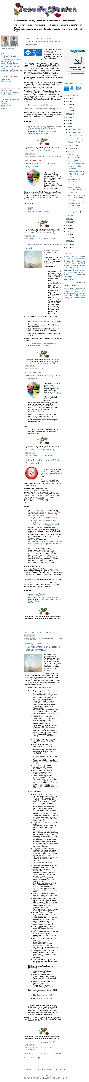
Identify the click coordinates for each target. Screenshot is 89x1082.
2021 (68, 114)
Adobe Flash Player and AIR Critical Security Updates (44, 461)
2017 (68, 127)
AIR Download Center (36, 596)
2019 (68, 120)
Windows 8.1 (75, 293)
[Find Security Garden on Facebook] (66, 90)
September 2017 (74, 139)
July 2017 (72, 145)
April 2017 (72, 155)
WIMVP (44, 156)
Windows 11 (69, 291)
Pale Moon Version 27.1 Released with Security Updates (43, 648)
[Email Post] (52, 151)
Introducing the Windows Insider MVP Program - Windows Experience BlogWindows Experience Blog (45, 128)
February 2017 (73, 161)
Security (4, 103)
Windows (4, 108)
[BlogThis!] (27, 154)
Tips (65, 283)
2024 (68, 104)
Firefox (71, 263)
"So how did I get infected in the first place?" (11, 60)
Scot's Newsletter (7, 83)
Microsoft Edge (68, 273)
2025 (68, 101)
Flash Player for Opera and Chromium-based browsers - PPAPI (47, 525)
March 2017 (72, 158)
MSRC (30, 208)
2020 (68, 117)
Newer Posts (28, 1053)
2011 (68, 231)
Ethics (66, 263)
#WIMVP (66, 256)
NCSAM (77, 273)
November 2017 (74, 132)
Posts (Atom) (38, 1058)
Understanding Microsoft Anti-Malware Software (12, 71)
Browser (67, 261)
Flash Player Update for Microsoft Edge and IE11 (42, 165)
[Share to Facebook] (31, 154)
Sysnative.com (6, 81)
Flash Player (41, 238)
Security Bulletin (34, 601)
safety (83, 297)
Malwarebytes (81, 268)
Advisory (74, 259)
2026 (68, 98)
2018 (68, 123)
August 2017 (73, 142)
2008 (68, 241)
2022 (68, 111)
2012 (68, 228)
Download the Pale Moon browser (44, 344)
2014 (68, 222)
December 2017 (74, 129)
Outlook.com (80, 275)
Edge (84, 261)
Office (83, 273)
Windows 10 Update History (38, 211)
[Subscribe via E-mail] (78, 90)
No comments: (46, 232)
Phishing (76, 277)
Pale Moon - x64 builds (40, 345)
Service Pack (80, 280)
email (70, 297)
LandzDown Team (7, 48)
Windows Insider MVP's (47, 131)
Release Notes (33, 210)
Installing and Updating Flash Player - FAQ (43, 597)
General (33, 156)
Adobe (32, 238)
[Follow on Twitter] (72, 90)
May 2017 (72, 151)
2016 (68, 216)
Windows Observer (8, 94)
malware (76, 297)
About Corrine (52, 1078)
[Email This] (25, 154)
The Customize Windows (10, 92)
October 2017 (73, 136)
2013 (68, 225)
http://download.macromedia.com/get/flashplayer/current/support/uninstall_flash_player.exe (45, 542)
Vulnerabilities (6, 105)
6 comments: (45, 151)
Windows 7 (80, 291)
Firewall (77, 263)
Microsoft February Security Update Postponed (43, 377)
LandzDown (5, 79)
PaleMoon (34, 368)
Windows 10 (80, 289)
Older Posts (58, 1053)
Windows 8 (67, 293)
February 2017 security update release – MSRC (53, 393)
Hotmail (82, 265)
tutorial (66, 299)
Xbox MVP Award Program (38, 133)
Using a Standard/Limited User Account (10, 64)
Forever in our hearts (8, 47)
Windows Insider (54, 156)
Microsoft (4, 101)
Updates (4, 107)
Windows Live (74, 295)
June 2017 (72, 148)
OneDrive (67, 275)
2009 (68, 238)
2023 (68, 108)
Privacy (82, 277)
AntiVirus (82, 259)
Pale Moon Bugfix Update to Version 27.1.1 (44, 246)
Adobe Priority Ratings (36, 594)
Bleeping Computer (8, 90)
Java (66, 268)
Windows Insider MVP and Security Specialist (43, 109)
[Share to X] (29, 154)
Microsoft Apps (80, 271)
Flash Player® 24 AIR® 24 (50, 599)
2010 (68, 235)
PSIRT (30, 603)
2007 (68, 244)
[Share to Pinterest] (33, 154)
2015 (68, 219)
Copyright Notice (33, 1078)
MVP (39, 156)
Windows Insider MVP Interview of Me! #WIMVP (43, 43)
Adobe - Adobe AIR (44, 545)
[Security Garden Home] (43, 145)
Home (43, 1053)
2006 (68, 247)
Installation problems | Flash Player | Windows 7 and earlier (42, 514)
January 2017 (73, 212)
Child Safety (76, 261)
